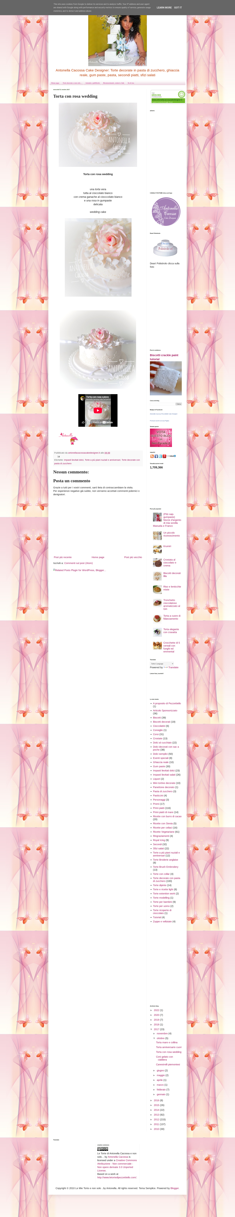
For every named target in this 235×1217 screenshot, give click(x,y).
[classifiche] (161, 446)
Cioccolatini (159, 726)
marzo (160, 1084)
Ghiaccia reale (161, 762)
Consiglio (158, 730)
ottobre (161, 1038)
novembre (162, 1033)
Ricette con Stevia (163, 823)
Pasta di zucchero (162, 791)
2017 (157, 1029)
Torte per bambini (162, 902)
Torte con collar (161, 874)
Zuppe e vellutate (162, 921)
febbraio (161, 1089)
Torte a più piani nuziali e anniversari (102, 460)
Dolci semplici (160, 754)
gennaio (161, 1094)
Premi (156, 804)
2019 (157, 1019)
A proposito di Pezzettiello (167, 703)
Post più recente (63, 557)
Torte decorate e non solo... (72, 83)
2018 (157, 1024)
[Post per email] (58, 456)
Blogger (174, 1188)
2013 (157, 1114)
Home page (55, 83)
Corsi (156, 734)
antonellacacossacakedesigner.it (84, 453)
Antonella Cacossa (118, 1156)
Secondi (157, 844)
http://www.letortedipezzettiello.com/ (116, 1177)
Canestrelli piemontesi (168, 1064)
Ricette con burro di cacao (167, 816)
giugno (161, 1070)
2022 (157, 1010)
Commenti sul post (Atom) (78, 563)
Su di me (131, 83)
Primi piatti (158, 808)
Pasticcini (158, 795)
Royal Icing (159, 840)
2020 (157, 1015)
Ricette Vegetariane (163, 831)
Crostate (157, 738)
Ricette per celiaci (162, 827)
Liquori (156, 779)
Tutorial (157, 917)
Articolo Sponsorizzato (165, 710)
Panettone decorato (163, 787)
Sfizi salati (158, 848)
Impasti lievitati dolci (74, 460)
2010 (157, 1129)
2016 (157, 1100)
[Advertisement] (166, 152)
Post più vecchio (133, 557)
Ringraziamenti (161, 836)
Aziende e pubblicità (92, 83)
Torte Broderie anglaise (165, 859)
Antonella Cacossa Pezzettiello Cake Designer (163, 414)
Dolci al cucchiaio (162, 742)
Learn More (164, 7)
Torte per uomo (161, 906)
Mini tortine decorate (164, 783)
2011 (157, 1124)
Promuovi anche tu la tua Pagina (159, 420)
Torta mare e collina (166, 1042)
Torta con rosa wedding (168, 1052)
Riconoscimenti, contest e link (113, 83)
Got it (178, 7)
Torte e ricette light (163, 889)
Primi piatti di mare (163, 812)
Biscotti (157, 717)
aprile (160, 1080)
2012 (157, 1119)
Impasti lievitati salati (164, 774)
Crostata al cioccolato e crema (169, 562)
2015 (157, 1105)
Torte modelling (161, 897)
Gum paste (159, 766)
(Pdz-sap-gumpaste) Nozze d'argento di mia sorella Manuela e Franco (167, 520)
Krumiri (167, 546)
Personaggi (159, 799)
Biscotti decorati (161, 721)
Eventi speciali (160, 758)
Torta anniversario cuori (169, 1047)
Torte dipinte (159, 885)
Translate (173, 667)
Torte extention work (164, 893)
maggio (161, 1075)
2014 (157, 1110)
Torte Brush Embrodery (165, 866)
